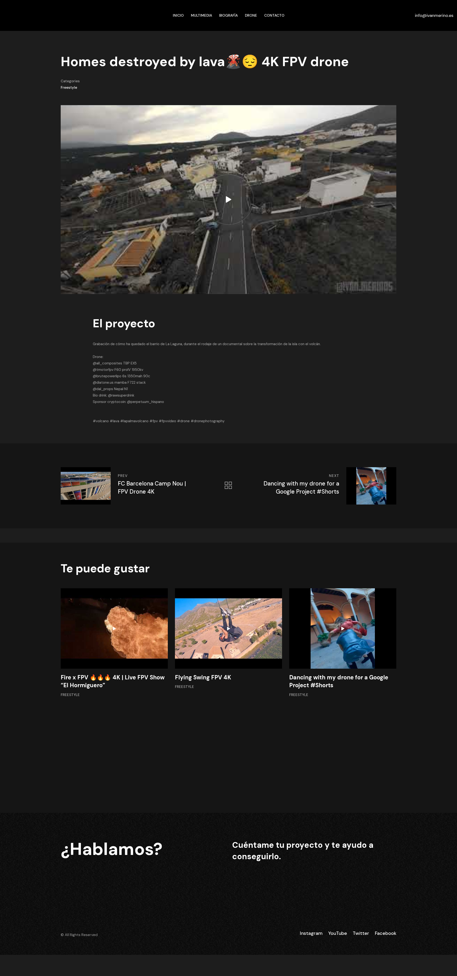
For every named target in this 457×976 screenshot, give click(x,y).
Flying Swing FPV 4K (203, 677)
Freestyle (69, 87)
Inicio (178, 15)
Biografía (228, 15)
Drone (251, 15)
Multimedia (201, 15)
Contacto (274, 15)
